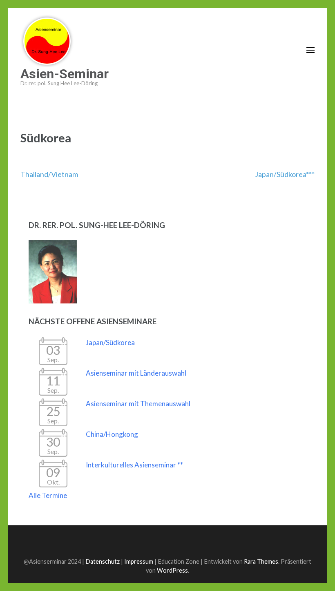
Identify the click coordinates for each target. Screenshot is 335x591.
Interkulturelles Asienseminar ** (134, 464)
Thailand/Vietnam (49, 174)
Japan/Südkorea (110, 342)
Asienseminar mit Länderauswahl (136, 373)
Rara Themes (261, 561)
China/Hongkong (112, 434)
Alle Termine (48, 495)
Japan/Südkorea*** (285, 174)
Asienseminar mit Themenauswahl (138, 403)
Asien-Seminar (64, 74)
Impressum (138, 561)
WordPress (172, 570)
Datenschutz (102, 561)
